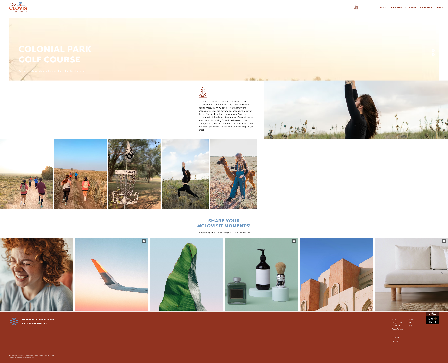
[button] (356, 7)
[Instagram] (433, 50)
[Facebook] (433, 54)
